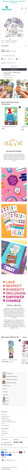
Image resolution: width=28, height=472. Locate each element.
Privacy (3, 423)
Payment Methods (5, 416)
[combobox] (14, 13)
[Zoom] (22, 35)
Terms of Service (5, 425)
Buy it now (14, 69)
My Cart (3, 435)
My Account (4, 431)
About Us (3, 414)
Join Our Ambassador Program (8, 421)
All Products (14, 40)
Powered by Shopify (5, 469)
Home (2, 40)
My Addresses (4, 433)
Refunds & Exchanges (6, 420)
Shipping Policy (4, 418)
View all (25, 337)
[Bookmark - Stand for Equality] (11, 351)
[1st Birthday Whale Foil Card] (11, 118)
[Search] (25, 13)
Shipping (3, 62)
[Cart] (22, 8)
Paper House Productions (10, 103)
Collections (7, 40)
